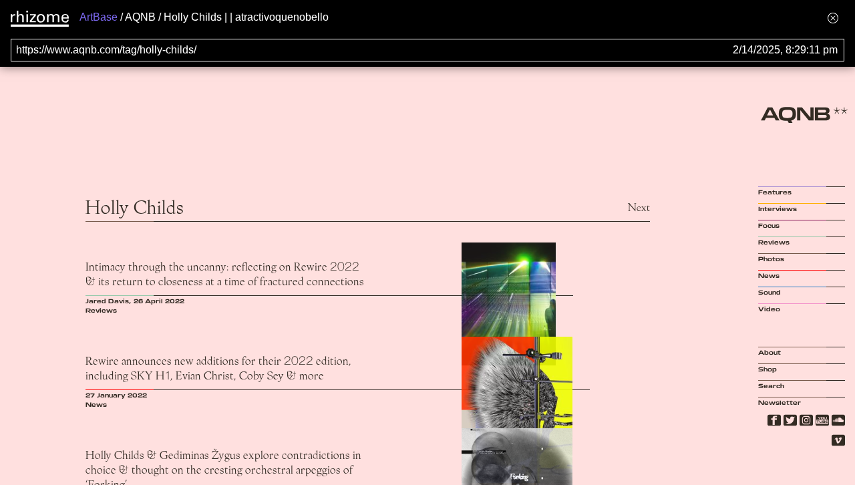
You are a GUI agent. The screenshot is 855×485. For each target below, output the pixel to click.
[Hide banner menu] (833, 17)
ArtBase (98, 17)
